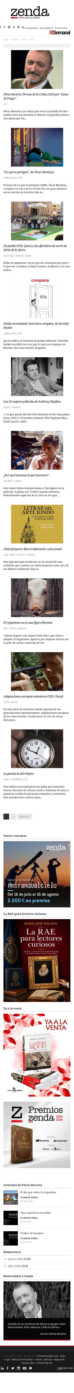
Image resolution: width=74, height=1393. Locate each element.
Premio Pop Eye (44, 1362)
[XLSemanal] (60, 32)
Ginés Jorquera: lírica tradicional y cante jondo (32, 549)
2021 (15, 39)
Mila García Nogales (14, 628)
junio (24, 39)
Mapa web (59, 1359)
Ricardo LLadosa (12, 481)
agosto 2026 (15, 1259)
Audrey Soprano (11, 407)
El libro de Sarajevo (32, 1233)
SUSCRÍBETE (46, 28)
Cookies (38, 1359)
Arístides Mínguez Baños (17, 255)
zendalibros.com (12, 177)
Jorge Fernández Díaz (15, 779)
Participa (48, 1359)
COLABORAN (31, 28)
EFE (5, 104)
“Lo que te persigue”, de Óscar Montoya (28, 172)
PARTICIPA (61, 28)
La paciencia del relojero (18, 774)
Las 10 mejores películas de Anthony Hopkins (32, 401)
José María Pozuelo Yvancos (19, 554)
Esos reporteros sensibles (35, 1212)
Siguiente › (24, 816)
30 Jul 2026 (25, 1221)
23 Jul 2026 (25, 1242)
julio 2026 (14, 1266)
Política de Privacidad (22, 1359)
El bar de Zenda (29, 1197)
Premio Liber (28, 1362)
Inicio (5, 39)
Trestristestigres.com (48, 1355)
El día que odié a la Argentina (38, 1192)
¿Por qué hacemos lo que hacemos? (25, 475)
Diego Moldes (10, 702)
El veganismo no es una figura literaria (27, 622)
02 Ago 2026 (26, 1201)
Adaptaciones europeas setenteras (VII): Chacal (33, 696)
